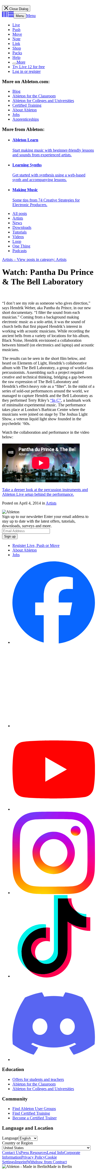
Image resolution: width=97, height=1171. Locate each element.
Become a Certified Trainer (34, 1118)
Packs (17, 53)
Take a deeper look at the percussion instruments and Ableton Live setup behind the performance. (45, 492)
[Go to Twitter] (53, 726)
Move (17, 34)
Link (16, 43)
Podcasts (19, 251)
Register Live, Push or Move (35, 545)
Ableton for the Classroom (34, 96)
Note (16, 39)
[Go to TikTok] (53, 976)
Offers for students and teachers (38, 1079)
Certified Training (26, 105)
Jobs (16, 114)
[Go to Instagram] (53, 892)
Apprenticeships (25, 119)
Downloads (21, 227)
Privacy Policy (33, 1157)
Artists (17, 218)
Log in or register (26, 71)
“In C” (55, 400)
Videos (18, 237)
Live (16, 25)
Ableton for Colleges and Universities (43, 100)
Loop (16, 241)
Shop (16, 48)
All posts (19, 213)
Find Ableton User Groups (34, 1108)
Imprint (21, 1162)
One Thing (21, 246)
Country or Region (17, 1143)
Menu (20, 16)
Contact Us (11, 1152)
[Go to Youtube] (53, 809)
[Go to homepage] (8, 15)
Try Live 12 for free (28, 67)
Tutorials (19, 232)
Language (10, 1138)
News (17, 223)
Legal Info (55, 1152)
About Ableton (24, 110)
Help (16, 57)
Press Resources (33, 1152)
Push (16, 29)
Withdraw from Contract (47, 1162)
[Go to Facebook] (53, 642)
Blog (16, 91)
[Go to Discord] (53, 1059)
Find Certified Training (31, 1113)
